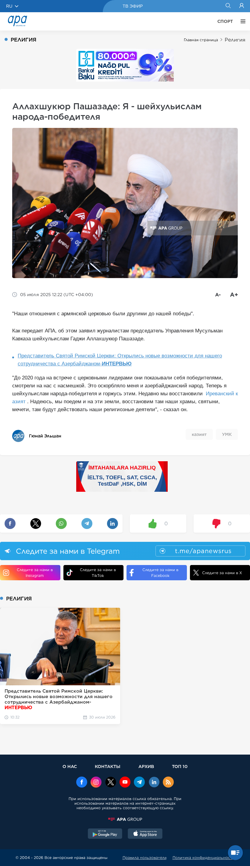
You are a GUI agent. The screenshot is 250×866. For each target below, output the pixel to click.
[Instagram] (96, 783)
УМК (227, 434)
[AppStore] (145, 834)
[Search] (228, 6)
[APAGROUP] (125, 819)
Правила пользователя (144, 857)
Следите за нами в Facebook (160, 572)
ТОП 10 (180, 766)
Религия (235, 40)
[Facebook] (81, 783)
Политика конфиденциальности (204, 857)
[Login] (241, 6)
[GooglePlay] (105, 834)
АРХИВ (146, 766)
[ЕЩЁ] (241, 21)
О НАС (69, 766)
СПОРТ (225, 21)
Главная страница (201, 40)
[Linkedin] (153, 783)
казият (199, 434)
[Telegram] (139, 783)
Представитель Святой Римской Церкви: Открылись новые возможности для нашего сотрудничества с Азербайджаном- (120, 360)
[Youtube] (125, 783)
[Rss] (168, 783)
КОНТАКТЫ (107, 766)
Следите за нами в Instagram (35, 572)
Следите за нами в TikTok (98, 572)
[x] (110, 783)
